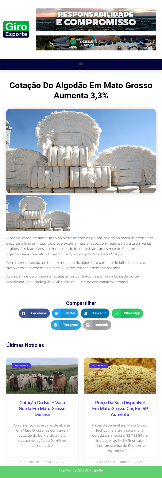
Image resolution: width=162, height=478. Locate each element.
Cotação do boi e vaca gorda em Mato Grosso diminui (42, 408)
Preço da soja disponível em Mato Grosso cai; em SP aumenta (120, 408)
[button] (81, 63)
